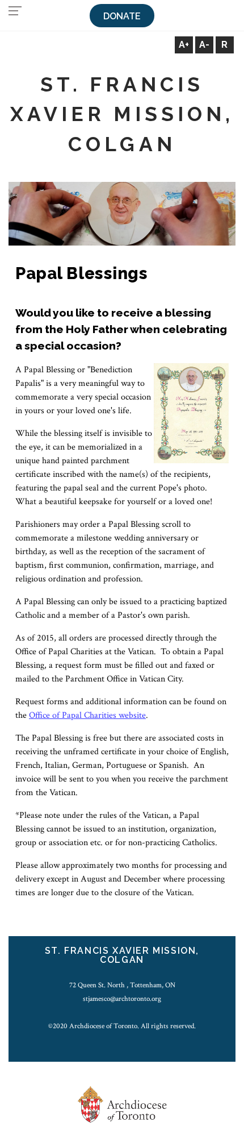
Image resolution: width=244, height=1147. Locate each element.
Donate (122, 16)
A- (204, 44)
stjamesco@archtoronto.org (122, 998)
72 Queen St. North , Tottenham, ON (122, 985)
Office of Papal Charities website (87, 715)
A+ (184, 44)
